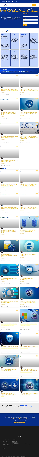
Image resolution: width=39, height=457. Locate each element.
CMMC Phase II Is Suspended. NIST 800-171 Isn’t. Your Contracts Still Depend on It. (29, 137)
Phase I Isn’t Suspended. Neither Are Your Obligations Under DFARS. (29, 90)
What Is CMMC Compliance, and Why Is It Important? (8, 370)
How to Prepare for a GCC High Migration (28, 255)
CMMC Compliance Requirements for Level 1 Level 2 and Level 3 (28, 113)
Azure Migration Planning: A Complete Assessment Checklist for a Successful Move (28, 371)
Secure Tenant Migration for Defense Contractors (27, 231)
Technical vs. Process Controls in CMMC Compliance (9, 302)
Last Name (25, 18)
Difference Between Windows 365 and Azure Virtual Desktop (9, 137)
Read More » (3, 92)
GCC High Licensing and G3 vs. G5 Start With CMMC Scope (9, 185)
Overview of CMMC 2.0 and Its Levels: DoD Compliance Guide (27, 302)
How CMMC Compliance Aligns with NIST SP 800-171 (29, 347)
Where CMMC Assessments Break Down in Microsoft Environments (9, 90)
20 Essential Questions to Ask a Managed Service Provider (9, 324)
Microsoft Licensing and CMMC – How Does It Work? (28, 324)
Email (24, 21)
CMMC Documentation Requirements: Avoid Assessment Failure (9, 255)
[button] (32, 1)
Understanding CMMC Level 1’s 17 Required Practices (9, 161)
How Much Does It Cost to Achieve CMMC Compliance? (29, 394)
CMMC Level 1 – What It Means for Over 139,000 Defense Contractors (9, 347)
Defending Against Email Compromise (26, 279)
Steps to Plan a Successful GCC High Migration (9, 279)
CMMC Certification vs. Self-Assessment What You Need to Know (8, 395)
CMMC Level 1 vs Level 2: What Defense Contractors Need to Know (8, 113)
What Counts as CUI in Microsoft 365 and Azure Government (28, 185)
